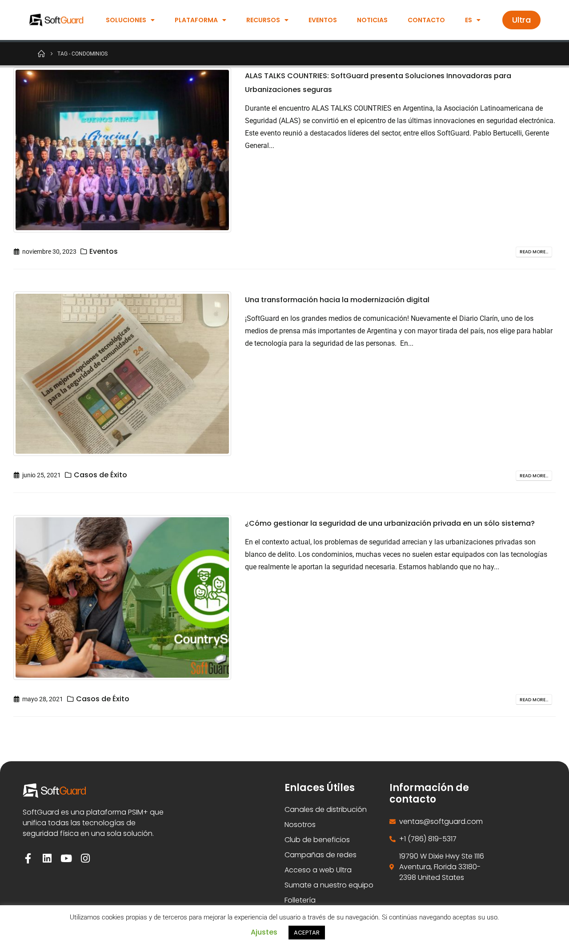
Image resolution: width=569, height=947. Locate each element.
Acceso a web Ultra (318, 870)
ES (468, 20)
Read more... (534, 251)
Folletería (300, 900)
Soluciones (126, 20)
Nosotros (300, 824)
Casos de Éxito (100, 475)
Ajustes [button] (264, 932)
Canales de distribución (325, 809)
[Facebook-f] (28, 858)
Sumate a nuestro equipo (328, 885)
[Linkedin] (47, 858)
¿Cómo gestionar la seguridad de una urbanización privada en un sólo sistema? (390, 523)
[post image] (122, 150)
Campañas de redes (320, 855)
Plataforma (196, 20)
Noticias (372, 20)
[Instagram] (85, 858)
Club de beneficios (317, 840)
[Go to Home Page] (41, 53)
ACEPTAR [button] (307, 932)
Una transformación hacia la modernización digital (337, 300)
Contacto (426, 20)
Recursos (263, 20)
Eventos (323, 20)
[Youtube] (66, 858)
